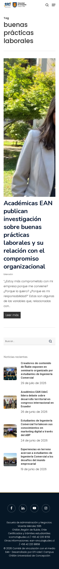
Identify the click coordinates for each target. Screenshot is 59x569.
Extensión (8, 274)
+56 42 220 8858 (30, 544)
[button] (53, 5)
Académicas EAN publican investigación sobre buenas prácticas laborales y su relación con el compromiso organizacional (28, 235)
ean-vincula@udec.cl (42, 540)
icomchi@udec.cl (19, 537)
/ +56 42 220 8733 (40, 537)
